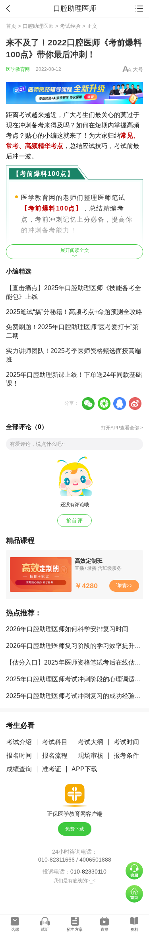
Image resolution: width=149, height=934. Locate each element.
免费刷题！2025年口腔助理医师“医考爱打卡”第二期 (72, 331)
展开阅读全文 (74, 250)
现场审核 (90, 755)
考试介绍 (19, 742)
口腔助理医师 (38, 26)
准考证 (51, 769)
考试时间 (126, 742)
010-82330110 (88, 871)
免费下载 (74, 829)
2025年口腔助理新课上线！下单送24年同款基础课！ (74, 379)
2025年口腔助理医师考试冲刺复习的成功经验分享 (76, 695)
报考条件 (126, 755)
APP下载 (84, 769)
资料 (134, 929)
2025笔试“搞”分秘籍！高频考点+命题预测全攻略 (74, 311)
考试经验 (70, 26)
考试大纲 (90, 742)
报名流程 (55, 755)
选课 (15, 929)
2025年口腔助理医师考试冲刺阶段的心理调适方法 (76, 679)
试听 (45, 929)
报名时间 (19, 755)
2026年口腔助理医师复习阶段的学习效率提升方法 (76, 645)
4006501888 (95, 859)
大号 (138, 69)
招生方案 (75, 929)
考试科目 (55, 742)
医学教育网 (18, 69)
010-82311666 (56, 859)
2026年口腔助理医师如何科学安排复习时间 (67, 629)
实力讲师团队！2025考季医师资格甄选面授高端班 (73, 355)
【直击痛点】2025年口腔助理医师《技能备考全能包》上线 (73, 292)
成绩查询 (19, 769)
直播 (104, 929)
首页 (11, 26)
